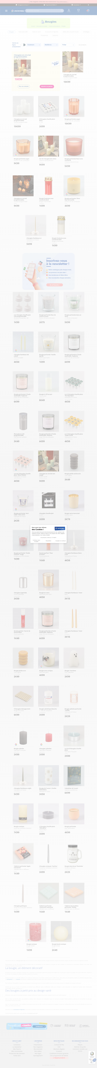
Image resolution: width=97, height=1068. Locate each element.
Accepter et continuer (61, 540)
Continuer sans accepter (36, 541)
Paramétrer (48, 540)
